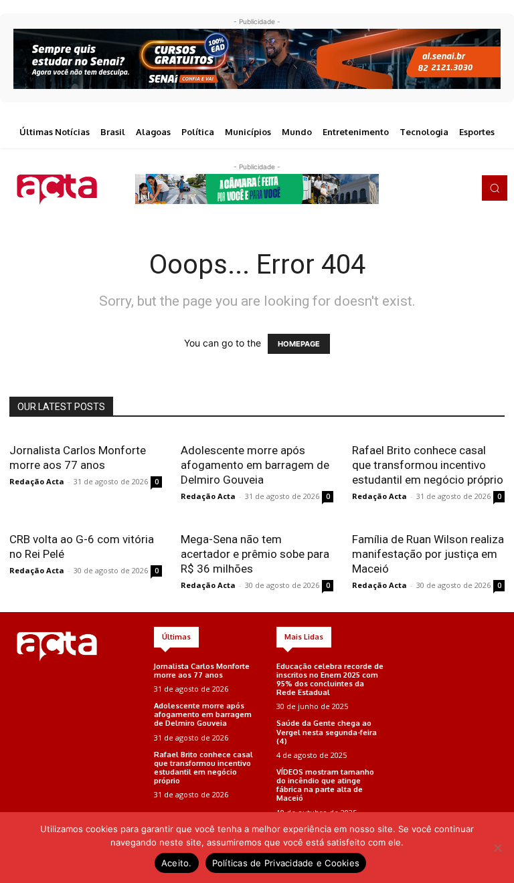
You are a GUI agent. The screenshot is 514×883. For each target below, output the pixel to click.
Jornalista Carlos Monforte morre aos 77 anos (202, 671)
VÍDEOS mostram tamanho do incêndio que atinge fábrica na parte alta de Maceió (325, 785)
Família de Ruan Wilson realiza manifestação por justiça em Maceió (428, 553)
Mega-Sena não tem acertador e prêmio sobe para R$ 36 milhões (255, 553)
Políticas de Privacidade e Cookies (286, 863)
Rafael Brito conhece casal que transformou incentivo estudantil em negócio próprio (427, 465)
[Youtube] (465, 188)
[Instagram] (428, 188)
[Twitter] (447, 188)
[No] (497, 847)
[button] (494, 188)
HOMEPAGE (299, 344)
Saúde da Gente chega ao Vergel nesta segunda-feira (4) (326, 731)
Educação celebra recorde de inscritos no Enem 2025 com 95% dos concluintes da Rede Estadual (329, 680)
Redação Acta (36, 481)
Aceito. (176, 863)
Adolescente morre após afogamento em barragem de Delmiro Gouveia (255, 465)
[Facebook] (409, 188)
